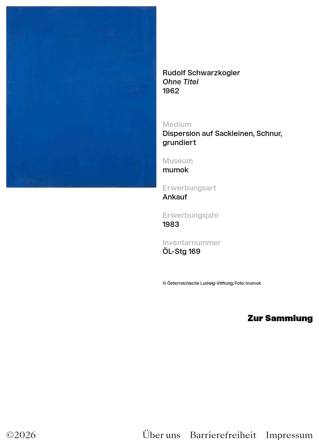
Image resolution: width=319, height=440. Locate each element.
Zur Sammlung (280, 318)
